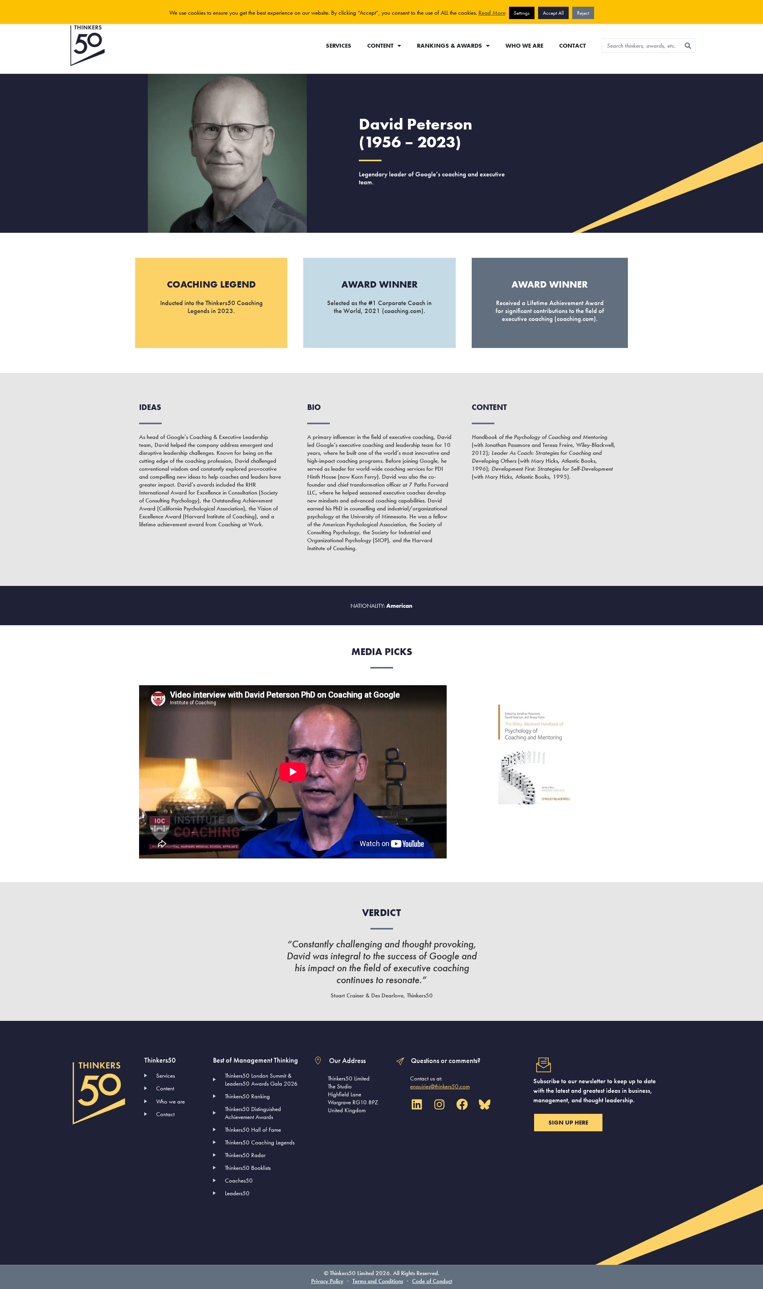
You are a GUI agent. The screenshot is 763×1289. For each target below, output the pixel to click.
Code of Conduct (432, 1281)
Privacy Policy (327, 1281)
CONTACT (572, 46)
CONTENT (380, 46)
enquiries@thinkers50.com (440, 1086)
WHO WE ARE (524, 46)
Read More (491, 13)
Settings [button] (522, 13)
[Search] (688, 45)
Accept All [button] (553, 13)
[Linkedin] (416, 1104)
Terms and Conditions (377, 1281)
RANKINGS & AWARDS (449, 46)
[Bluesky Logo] (484, 1104)
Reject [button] (583, 13)
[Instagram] (439, 1104)
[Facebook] (461, 1104)
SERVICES (338, 46)
